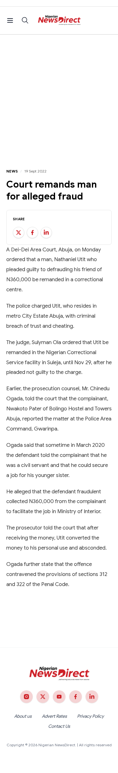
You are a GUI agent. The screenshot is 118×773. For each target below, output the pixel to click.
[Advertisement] (59, 97)
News (12, 171)
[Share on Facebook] (32, 232)
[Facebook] (75, 696)
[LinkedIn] (92, 696)
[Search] (25, 20)
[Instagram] (26, 696)
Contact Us (59, 726)
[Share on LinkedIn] (46, 232)
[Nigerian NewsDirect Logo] (59, 20)
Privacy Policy (90, 716)
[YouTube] (59, 696)
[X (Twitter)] (43, 696)
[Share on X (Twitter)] (18, 232)
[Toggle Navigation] (10, 20)
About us (23, 716)
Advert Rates (54, 716)
